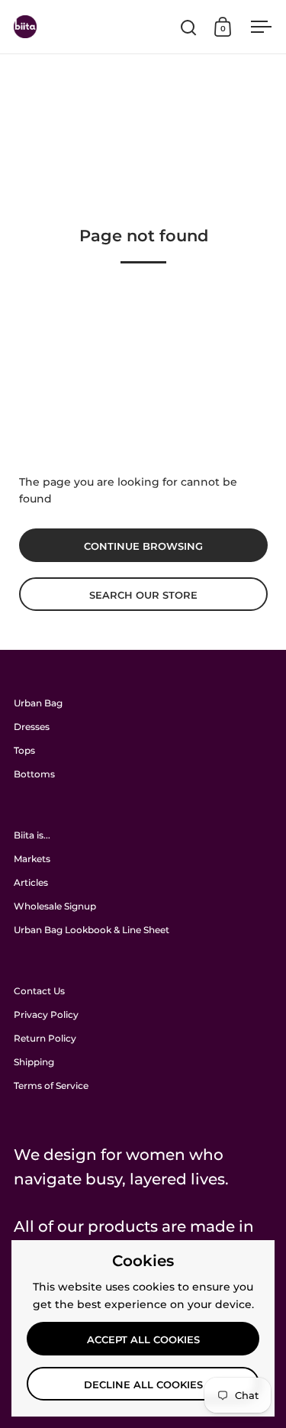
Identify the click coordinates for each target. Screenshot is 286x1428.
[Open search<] (189, 27)
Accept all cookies (143, 1339)
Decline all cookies (143, 1384)
